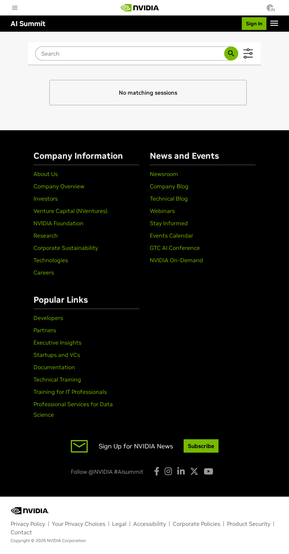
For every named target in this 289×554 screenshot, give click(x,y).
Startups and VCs (56, 354)
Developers (48, 317)
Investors (45, 198)
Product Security (248, 523)
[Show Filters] (248, 53)
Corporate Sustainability (65, 247)
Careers (43, 272)
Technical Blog (169, 198)
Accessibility (149, 523)
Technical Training (57, 379)
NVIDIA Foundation (58, 223)
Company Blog (169, 186)
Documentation (54, 367)
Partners (44, 330)
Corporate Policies (196, 523)
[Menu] (274, 23)
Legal (119, 523)
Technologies (50, 260)
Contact (21, 532)
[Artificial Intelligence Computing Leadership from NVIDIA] (140, 7)
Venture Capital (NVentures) (70, 210)
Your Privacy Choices (78, 523)
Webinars (162, 210)
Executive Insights (57, 342)
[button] (270, 9)
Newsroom (164, 173)
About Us (45, 173)
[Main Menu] (15, 8)
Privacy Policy (28, 523)
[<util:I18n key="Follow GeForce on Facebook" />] (156, 471)
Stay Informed (169, 223)
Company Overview (58, 186)
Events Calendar (171, 235)
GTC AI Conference (175, 247)
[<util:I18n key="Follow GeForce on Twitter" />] (194, 471)
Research (45, 235)
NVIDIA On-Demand (176, 260)
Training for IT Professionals (70, 391)
